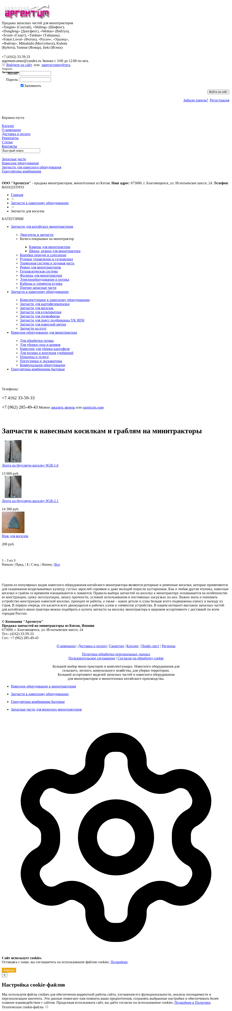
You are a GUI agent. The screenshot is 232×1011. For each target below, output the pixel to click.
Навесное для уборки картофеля (45, 349)
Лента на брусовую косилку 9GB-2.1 (30, 501)
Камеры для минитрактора (49, 247)
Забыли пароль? (195, 100)
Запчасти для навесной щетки (43, 324)
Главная (17, 195)
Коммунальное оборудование (42, 365)
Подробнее (119, 962)
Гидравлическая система (39, 271)
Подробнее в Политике (192, 1002)
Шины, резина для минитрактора (54, 251)
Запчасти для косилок (36, 308)
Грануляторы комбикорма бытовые (38, 369)
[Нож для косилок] (13, 532)
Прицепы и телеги (34, 357)
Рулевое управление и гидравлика (46, 259)
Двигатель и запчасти (36, 235)
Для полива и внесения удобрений (46, 353)
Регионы (168, 646)
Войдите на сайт (19, 65)
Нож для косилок (15, 536)
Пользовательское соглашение (91, 658)
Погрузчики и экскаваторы (41, 361)
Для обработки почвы (37, 341)
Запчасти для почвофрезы (40, 316)
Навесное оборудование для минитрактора (44, 332)
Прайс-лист (150, 646)
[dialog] (116, 846)
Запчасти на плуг (33, 328)
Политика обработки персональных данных (116, 654)
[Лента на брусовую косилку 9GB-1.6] (12, 461)
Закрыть (7, 68)
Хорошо (9, 970)
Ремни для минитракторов (40, 267)
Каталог (132, 646)
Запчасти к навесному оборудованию (40, 203)
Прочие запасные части (38, 288)
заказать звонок (63, 407)
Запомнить (32, 86)
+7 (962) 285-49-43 (20, 52)
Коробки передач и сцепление (43, 255)
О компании (66, 646)
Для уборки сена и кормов (40, 345)
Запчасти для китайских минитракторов (42, 226)
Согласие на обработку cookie (141, 658)
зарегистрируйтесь (55, 65)
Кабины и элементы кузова (41, 283)
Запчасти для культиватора (40, 312)
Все (57, 564)
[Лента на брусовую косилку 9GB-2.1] (12, 497)
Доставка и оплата (92, 646)
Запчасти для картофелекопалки (45, 304)
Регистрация (219, 100)
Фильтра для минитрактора (41, 275)
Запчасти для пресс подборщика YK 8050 (52, 320)
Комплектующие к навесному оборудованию (55, 300)
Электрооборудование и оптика (44, 279)
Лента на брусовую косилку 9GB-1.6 (30, 465)
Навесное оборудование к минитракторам (43, 686)
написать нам (93, 407)
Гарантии (116, 646)
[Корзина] (4, 113)
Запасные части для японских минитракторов (46, 709)
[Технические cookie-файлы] (46, 1007)
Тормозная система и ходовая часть (47, 263)
